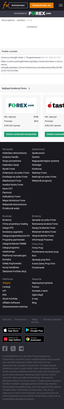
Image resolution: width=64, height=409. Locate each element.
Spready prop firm (41, 259)
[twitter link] (13, 348)
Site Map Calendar (52, 319)
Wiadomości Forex (11, 180)
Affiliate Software (11, 302)
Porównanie (38, 267)
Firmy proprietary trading (15, 224)
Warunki (6, 319)
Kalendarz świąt (10, 165)
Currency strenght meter (12, 57)
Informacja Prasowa (42, 239)
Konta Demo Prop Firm (43, 263)
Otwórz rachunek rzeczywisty (21, 134)
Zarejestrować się (41, 5)
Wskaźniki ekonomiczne (14, 204)
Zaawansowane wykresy (15, 306)
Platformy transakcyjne (14, 255)
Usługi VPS (7, 228)
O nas (35, 298)
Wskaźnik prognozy (42, 180)
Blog (34, 302)
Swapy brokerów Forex (43, 228)
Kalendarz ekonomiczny (14, 153)
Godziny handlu (10, 157)
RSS (4, 294)
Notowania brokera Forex (45, 224)
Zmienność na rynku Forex (15, 172)
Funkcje (6, 287)
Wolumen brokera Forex (44, 231)
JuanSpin (13, 51)
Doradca (6, 259)
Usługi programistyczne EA (16, 235)
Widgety (6, 283)
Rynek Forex (8, 168)
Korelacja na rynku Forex (15, 176)
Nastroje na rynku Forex (44, 176)
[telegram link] (21, 348)
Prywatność (21, 319)
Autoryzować (18, 5)
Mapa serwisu (35, 320)
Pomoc (35, 287)
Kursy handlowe (10, 267)
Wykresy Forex (39, 172)
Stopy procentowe (11, 161)
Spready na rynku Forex (44, 220)
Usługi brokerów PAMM (14, 243)
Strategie (36, 165)
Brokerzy (6, 220)
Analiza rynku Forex (12, 184)
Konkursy (37, 168)
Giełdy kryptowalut (11, 263)
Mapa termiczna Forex (13, 200)
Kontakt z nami (39, 290)
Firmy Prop (37, 247)
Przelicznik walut (11, 208)
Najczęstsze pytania (42, 283)
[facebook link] (4, 348)
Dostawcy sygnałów (12, 231)
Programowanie (33, 57)
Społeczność (38, 153)
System (36, 157)
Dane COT (7, 188)
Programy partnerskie (13, 239)
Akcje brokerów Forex (43, 235)
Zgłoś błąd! (37, 294)
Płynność (7, 192)
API (4, 290)
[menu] (60, 5)
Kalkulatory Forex (11, 196)
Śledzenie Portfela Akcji (14, 271)
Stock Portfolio (10, 298)
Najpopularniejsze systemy (45, 161)
